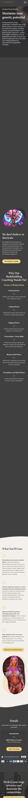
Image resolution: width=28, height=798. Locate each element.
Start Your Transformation (13, 650)
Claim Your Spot (14, 749)
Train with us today (11, 261)
